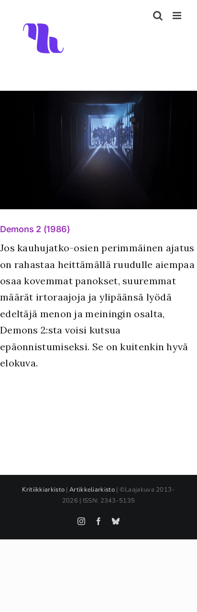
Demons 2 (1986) (35, 229)
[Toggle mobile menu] (178, 16)
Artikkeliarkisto (92, 489)
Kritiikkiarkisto (43, 489)
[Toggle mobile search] (158, 16)
